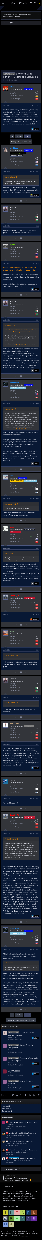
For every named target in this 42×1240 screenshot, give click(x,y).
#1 (38, 105)
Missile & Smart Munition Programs (22, 1133)
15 (32, 638)
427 (37, 787)
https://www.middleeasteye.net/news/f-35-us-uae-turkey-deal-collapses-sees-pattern (20, 268)
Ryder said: (8, 325)
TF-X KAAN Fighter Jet (24, 1158)
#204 (37, 320)
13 (31, 251)
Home (26, 1180)
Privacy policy (9, 1180)
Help (18, 1180)
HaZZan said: (9, 409)
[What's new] (31, 3)
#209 (37, 650)
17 (32, 94)
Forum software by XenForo (17, 1232)
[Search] (35, 3)
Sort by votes (26, 142)
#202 (37, 226)
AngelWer (11, 1050)
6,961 (36, 94)
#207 (37, 548)
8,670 (36, 638)
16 (32, 487)
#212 (37, 798)
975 (37, 160)
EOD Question (14, 1070)
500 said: (8, 553)
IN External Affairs (12, 1146)
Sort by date (15, 142)
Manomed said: (10, 177)
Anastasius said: (10, 504)
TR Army (9, 1137)
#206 (37, 499)
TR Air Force (10, 1129)
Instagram (6, 1111)
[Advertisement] (21, 48)
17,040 (36, 732)
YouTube (6, 1108)
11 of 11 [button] (27, 136)
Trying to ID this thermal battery (21, 1033)
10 (33, 160)
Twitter (5, 1106)
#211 (37, 744)
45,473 (36, 603)
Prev (20, 136)
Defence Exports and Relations (21, 1141)
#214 (37, 949)
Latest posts (7, 1118)
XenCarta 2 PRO (5, 1237)
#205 (37, 404)
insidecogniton (12, 1037)
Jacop (12, 780)
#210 (37, 697)
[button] (2, 3)
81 (31, 603)
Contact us (8, 1178)
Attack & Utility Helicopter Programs (23, 1150)
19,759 (36, 251)
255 (31, 536)
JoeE (9, 1073)
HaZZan (13, 207)
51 (31, 732)
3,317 (36, 487)
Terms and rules (21, 1178)
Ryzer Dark (11, 1176)
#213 (37, 834)
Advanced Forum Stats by (19, 1233)
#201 (37, 172)
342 (37, 214)
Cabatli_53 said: (10, 655)
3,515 (36, 392)
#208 (37, 614)
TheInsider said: (10, 839)
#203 (37, 263)
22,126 (36, 536)
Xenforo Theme (11, 1235)
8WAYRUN (25, 1237)
